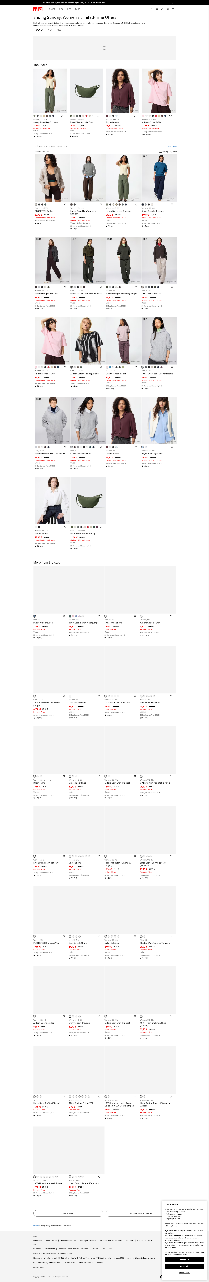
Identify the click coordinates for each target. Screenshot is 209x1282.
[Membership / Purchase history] (162, 9)
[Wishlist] (157, 9)
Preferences (184, 1273)
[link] (107, 2)
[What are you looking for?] (151, 9)
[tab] (52, 9)
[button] (52, 178)
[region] (184, 1240)
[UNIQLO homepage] (37, 9)
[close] (36, 2)
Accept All (184, 1260)
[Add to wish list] (65, 204)
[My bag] (167, 9)
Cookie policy (182, 1254)
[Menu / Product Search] (173, 9)
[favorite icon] (61, 116)
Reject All (184, 1266)
